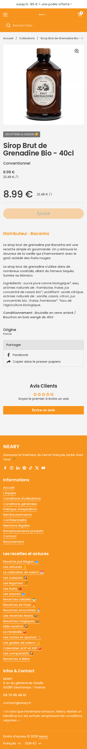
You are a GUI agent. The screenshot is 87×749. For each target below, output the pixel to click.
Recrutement (13, 541)
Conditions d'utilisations (22, 498)
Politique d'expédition (20, 509)
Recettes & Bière (16, 659)
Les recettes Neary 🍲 (20, 615)
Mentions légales (16, 525)
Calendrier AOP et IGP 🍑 (22, 648)
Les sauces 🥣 (14, 594)
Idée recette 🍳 (15, 626)
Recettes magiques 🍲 (21, 621)
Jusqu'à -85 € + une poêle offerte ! (43, 4)
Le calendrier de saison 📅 (23, 572)
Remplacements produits (23, 531)
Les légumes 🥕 (15, 583)
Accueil (8, 38)
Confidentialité (15, 520)
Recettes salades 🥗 (19, 599)
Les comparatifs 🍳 (18, 653)
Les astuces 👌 (15, 567)
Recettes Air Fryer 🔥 (19, 604)
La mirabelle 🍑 (15, 632)
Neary (43, 736)
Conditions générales (20, 504)
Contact (10, 536)
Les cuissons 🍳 (15, 577)
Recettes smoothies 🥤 (22, 610)
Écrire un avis (43, 410)
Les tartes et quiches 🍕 (22, 637)
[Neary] (42, 14)
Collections (27, 38)
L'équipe (9, 493)
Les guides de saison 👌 (22, 642)
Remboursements (17, 514)
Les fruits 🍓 (12, 588)
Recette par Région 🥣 (21, 561)
